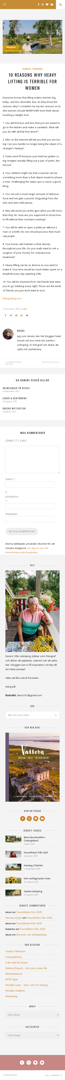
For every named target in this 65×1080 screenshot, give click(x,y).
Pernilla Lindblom (15, 990)
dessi (25, 309)
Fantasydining (13, 956)
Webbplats (11, 514)
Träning (37, 69)
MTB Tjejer (11, 979)
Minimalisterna (13, 973)
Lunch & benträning (15, 398)
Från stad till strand (16, 962)
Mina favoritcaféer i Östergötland (34, 839)
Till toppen (52, 1075)
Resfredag (11, 996)
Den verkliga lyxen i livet (37, 878)
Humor (26, 69)
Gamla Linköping (33, 891)
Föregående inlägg (13, 363)
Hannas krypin (13, 917)
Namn (10, 479)
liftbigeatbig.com (12, 298)
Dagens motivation (14, 408)
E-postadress (11, 496)
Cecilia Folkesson (15, 951)
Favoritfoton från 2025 (36, 852)
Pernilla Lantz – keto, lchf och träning (26, 985)
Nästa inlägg (50, 362)
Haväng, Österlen (33, 865)
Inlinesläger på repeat (16, 388)
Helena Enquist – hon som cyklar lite (26, 968)
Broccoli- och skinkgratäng (31, 934)
